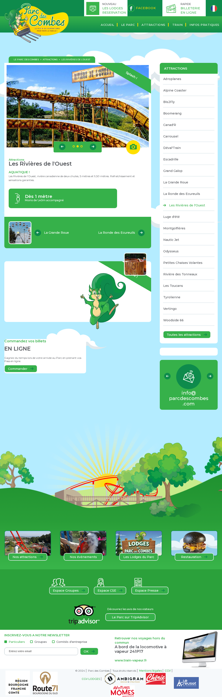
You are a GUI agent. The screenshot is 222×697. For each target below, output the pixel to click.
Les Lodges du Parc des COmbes (138, 558)
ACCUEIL (107, 24)
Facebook (145, 8)
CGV (168, 670)
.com (188, 398)
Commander (18, 369)
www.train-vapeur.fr (131, 660)
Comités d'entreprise (71, 641)
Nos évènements (83, 557)
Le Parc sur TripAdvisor (130, 617)
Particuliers (17, 641)
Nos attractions (25, 557)
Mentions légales (150, 670)
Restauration (191, 557)
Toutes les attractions (184, 335)
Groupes (40, 641)
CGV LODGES (91, 679)
